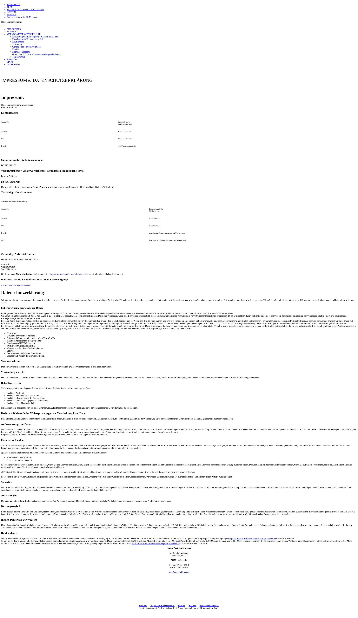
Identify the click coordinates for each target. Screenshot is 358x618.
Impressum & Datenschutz (162, 605)
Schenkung (17, 44)
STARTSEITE (13, 4)
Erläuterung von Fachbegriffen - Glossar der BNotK (35, 37)
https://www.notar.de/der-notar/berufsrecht (67, 274)
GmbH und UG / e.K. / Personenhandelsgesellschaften (36, 54)
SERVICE (11, 14)
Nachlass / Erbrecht (21, 52)
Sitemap (192, 605)
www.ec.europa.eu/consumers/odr (16, 285)
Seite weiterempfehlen (209, 605)
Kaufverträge (18, 42)
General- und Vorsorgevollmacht (26, 47)
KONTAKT (12, 31)
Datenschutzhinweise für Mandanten (23, 17)
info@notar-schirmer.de (179, 572)
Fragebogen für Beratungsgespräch (27, 39)
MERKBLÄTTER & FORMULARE (24, 34)
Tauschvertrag (18, 57)
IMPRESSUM (13, 64)
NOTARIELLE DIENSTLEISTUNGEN (25, 9)
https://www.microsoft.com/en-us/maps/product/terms (252, 538)
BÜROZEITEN (14, 29)
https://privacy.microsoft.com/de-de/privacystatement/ (155, 543)
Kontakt (181, 605)
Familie (15, 49)
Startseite (143, 605)
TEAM (10, 7)
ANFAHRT (12, 59)
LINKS (10, 62)
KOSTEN (11, 12)
